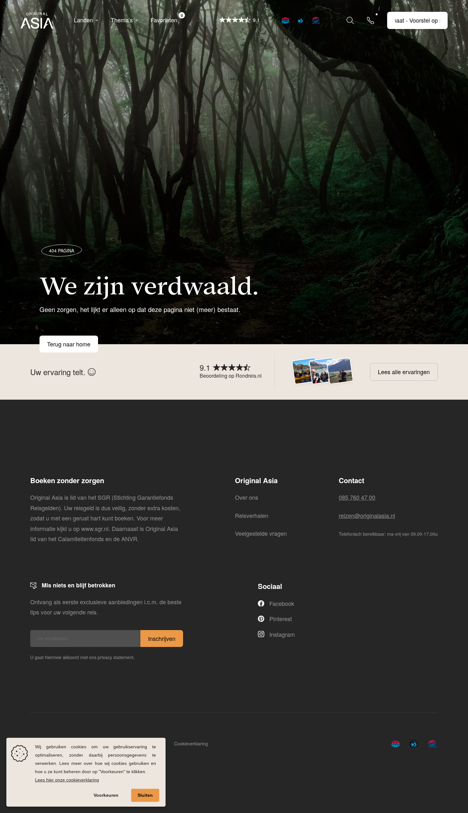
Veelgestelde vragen (261, 533)
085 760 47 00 (357, 497)
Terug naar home (68, 344)
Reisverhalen (251, 515)
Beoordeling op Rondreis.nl (231, 375)
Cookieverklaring (191, 743)
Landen (83, 20)
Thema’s (122, 20)
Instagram (282, 634)
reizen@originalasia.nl (367, 515)
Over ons (246, 497)
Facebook (281, 603)
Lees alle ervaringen (404, 371)
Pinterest (280, 618)
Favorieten (167, 18)
